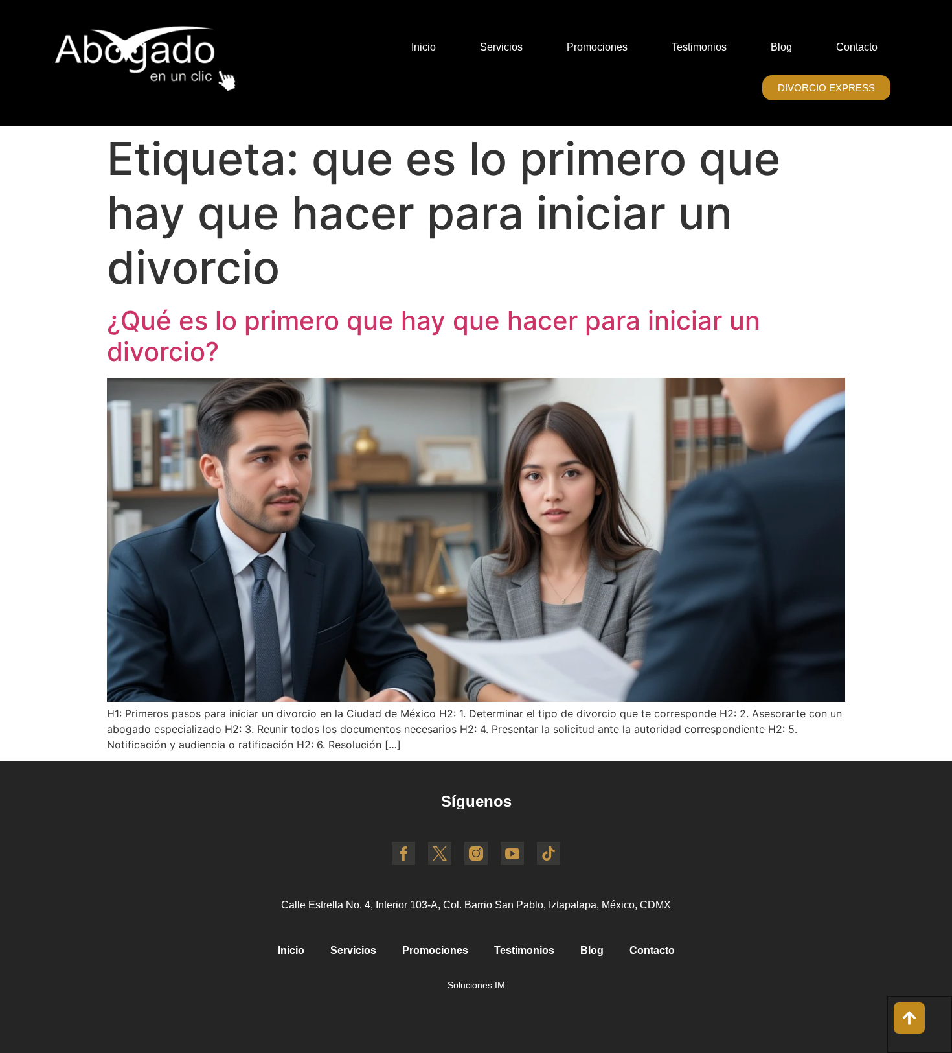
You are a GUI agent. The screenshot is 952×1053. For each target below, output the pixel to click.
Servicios (501, 46)
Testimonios (699, 46)
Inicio (423, 46)
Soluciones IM (476, 985)
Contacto (857, 46)
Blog (781, 46)
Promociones (597, 46)
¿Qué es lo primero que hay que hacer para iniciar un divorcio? (433, 336)
